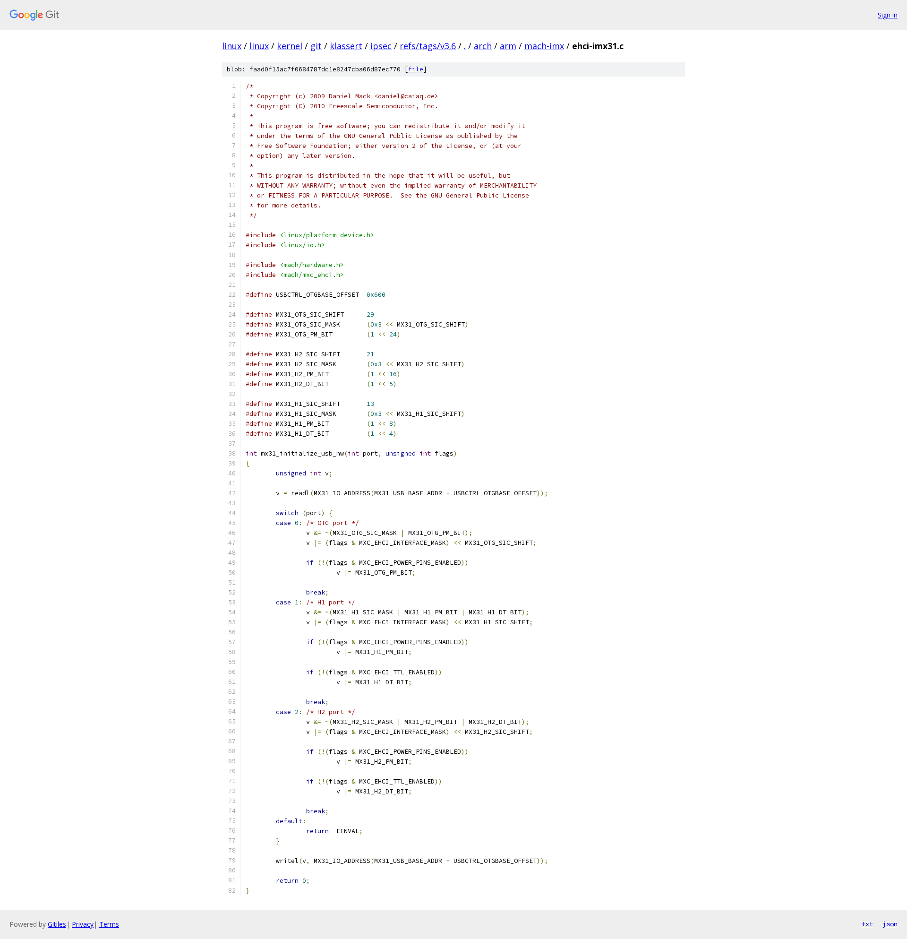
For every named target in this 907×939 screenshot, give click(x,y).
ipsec (381, 46)
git (316, 46)
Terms (109, 924)
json (890, 924)
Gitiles (57, 924)
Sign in (888, 14)
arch (483, 46)
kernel (289, 46)
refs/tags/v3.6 (428, 46)
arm (508, 46)
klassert (346, 46)
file (415, 69)
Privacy (83, 924)
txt (867, 924)
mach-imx (544, 46)
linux (231, 46)
